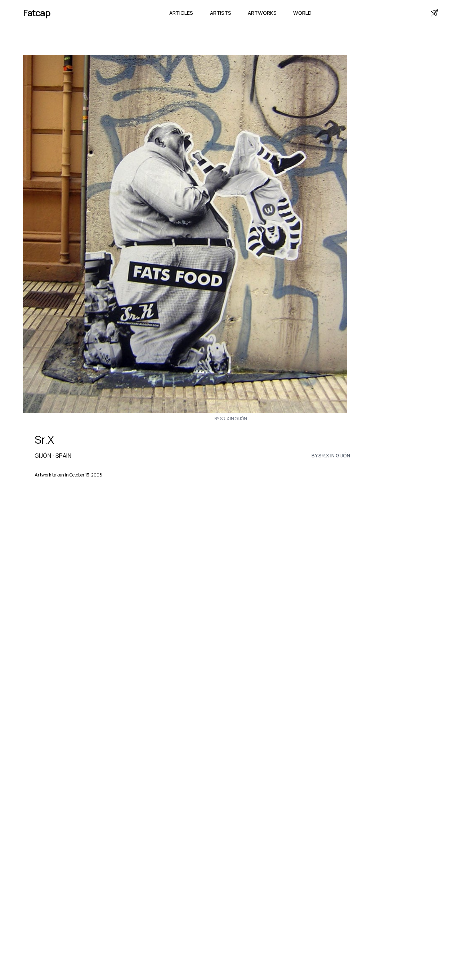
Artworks (262, 12)
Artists (220, 12)
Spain (63, 455)
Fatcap (36, 12)
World (302, 12)
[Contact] (434, 13)
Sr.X (44, 439)
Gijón (43, 455)
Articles (181, 12)
